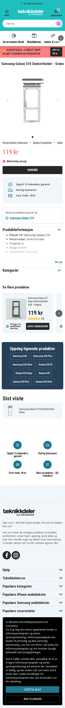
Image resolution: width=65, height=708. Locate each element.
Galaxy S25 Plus (21, 381)
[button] (32, 229)
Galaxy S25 (44, 373)
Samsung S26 (20, 356)
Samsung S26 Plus (43, 356)
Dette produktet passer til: (21, 212)
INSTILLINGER (32, 699)
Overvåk (32, 170)
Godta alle (32, 689)
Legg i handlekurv (37, 326)
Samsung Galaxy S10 (22, 218)
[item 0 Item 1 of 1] (32, 100)
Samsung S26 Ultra (22, 364)
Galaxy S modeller (42, 142)
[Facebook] (7, 555)
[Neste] (61, 38)
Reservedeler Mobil (13, 41)
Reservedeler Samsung (15, 142)
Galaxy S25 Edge (23, 373)
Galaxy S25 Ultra (44, 381)
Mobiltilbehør (34, 41)
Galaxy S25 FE (45, 364)
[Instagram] (16, 555)
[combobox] (32, 23)
